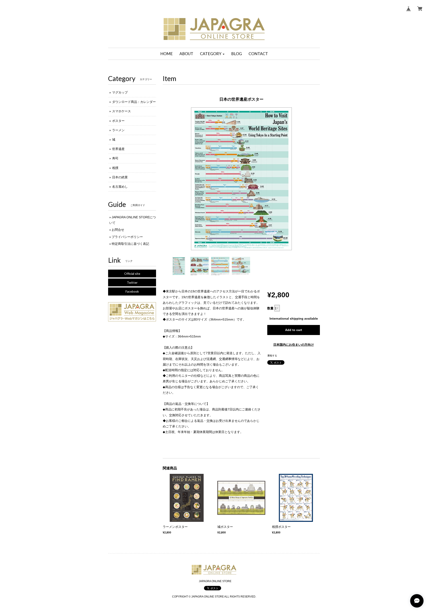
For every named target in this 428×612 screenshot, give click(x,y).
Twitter (132, 282)
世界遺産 (118, 149)
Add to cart (293, 330)
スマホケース (121, 111)
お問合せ (118, 229)
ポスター (118, 121)
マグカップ (120, 92)
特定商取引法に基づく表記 (130, 244)
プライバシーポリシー (127, 237)
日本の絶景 (120, 177)
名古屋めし (120, 186)
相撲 (115, 168)
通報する (272, 355)
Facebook (132, 291)
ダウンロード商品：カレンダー (134, 102)
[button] (212, 54)
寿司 (115, 158)
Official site (132, 273)
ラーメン (118, 130)
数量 (270, 308)
